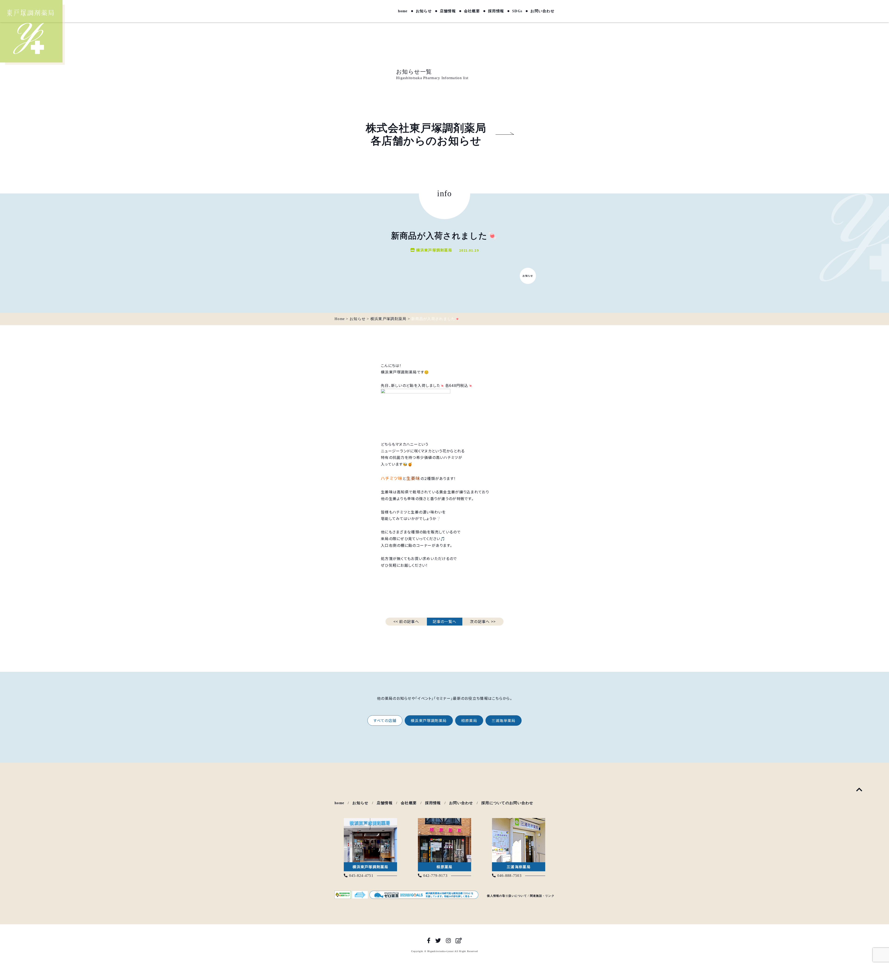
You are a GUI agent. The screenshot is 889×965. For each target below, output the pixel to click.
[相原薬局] (444, 821)
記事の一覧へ (445, 621)
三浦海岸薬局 (503, 720)
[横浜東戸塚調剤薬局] (370, 821)
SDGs (517, 11)
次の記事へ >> (483, 621)
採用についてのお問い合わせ (507, 803)
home (403, 11)
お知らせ (424, 11)
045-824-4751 (360, 876)
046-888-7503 (509, 876)
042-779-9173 (435, 876)
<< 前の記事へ (406, 621)
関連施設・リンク (542, 895)
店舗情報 (448, 11)
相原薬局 (469, 720)
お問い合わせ (542, 11)
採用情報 (496, 11)
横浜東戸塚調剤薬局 (429, 720)
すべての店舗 (384, 720)
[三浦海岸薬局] (518, 821)
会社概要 (472, 11)
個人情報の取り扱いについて (507, 895)
